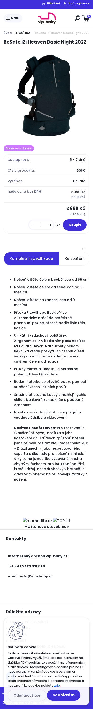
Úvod (8, 33)
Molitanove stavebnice (46, 526)
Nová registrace (78, 3)
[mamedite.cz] (37, 520)
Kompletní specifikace (31, 258)
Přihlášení (53, 3)
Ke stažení (75, 258)
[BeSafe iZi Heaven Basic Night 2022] (46, 95)
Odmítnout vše (27, 695)
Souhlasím (64, 695)
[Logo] (48, 18)
